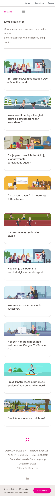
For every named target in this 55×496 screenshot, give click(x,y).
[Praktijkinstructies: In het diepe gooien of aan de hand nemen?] (27, 369)
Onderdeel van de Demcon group (27, 459)
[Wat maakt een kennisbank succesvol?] (27, 292)
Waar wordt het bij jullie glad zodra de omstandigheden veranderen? (25, 118)
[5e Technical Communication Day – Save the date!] (27, 66)
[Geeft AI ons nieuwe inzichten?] (27, 405)
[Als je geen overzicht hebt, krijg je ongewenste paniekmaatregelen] (27, 142)
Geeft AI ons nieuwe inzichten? (26, 418)
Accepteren (42, 490)
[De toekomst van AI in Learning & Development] (27, 183)
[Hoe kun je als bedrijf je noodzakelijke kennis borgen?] (27, 256)
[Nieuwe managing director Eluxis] (27, 219)
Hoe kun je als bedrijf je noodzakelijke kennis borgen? (25, 270)
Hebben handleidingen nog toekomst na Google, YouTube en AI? (27, 345)
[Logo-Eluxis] (8, 12)
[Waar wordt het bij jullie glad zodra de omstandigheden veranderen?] (27, 102)
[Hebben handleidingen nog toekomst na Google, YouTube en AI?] (27, 329)
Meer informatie (21, 492)
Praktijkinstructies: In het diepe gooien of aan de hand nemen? (26, 383)
